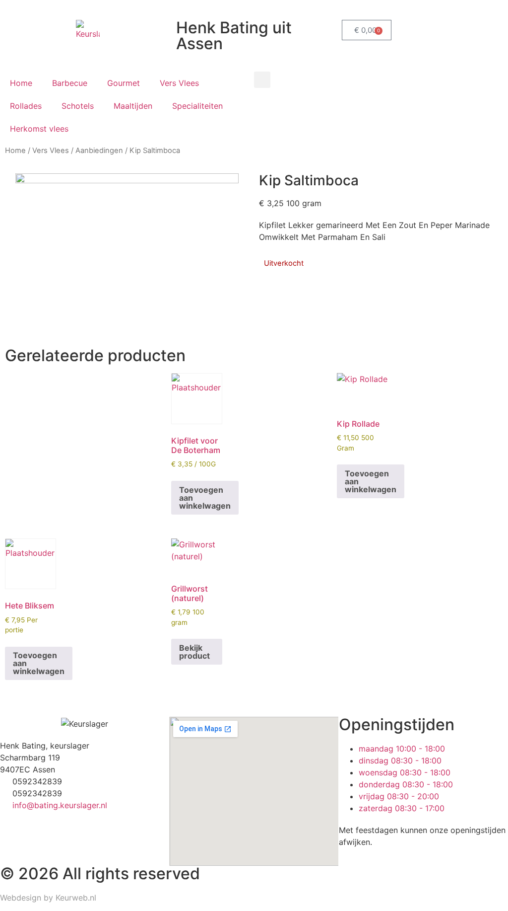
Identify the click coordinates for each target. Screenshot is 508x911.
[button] (262, 80)
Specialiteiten (197, 106)
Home (21, 83)
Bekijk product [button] (194, 652)
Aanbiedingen (99, 150)
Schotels (78, 106)
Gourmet (123, 83)
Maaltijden (133, 106)
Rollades (26, 106)
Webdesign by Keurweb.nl (48, 898)
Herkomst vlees (39, 129)
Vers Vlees (179, 83)
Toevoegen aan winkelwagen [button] (205, 498)
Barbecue (69, 83)
